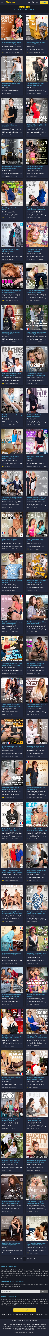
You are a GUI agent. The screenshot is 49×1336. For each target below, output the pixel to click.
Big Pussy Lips (6, 256)
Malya (29, 543)
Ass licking (30, 173)
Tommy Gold (15, 129)
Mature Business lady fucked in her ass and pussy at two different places (11, 830)
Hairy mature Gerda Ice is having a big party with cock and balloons (36, 582)
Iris (3, 212)
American (35, 463)
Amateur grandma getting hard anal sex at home (36, 788)
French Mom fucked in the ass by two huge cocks (11, 747)
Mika (10, 170)
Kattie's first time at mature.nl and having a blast (11, 333)
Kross (4, 667)
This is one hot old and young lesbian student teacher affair (11, 705)
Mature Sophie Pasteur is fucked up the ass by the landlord (36, 333)
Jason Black (30, 502)
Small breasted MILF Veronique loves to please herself (36, 416)
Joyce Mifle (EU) (32, 792)
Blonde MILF (40, 215)
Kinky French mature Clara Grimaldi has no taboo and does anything (12, 540)
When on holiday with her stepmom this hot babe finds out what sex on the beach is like (37, 830)
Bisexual (15, 380)
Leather (12, 712)
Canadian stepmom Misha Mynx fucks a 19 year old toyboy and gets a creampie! (36, 499)
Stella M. (36, 543)
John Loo (14, 295)
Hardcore (29, 505)
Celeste (29, 170)
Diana (4, 170)
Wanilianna (44, 667)
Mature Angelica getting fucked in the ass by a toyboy (11, 291)
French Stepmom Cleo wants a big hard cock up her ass (36, 84)
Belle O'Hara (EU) (32, 667)
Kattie (4, 336)
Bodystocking (14, 339)
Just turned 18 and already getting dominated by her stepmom (35, 168)
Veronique (30, 419)
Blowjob (12, 132)
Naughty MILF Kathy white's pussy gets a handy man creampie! (35, 747)
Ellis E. (38, 212)
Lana (3, 88)
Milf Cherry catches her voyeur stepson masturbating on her (11, 43)
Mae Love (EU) (6, 750)
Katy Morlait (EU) (7, 833)
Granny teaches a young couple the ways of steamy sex (11, 374)
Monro (38, 377)
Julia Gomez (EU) (7, 626)
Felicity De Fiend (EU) (33, 129)
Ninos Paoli (21, 543)
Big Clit (40, 132)
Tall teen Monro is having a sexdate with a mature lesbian (36, 374)
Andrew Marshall (7, 46)
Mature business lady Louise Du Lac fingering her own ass (36, 705)
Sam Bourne (14, 792)
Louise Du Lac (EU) (32, 253)
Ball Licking (16, 49)
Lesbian (17, 712)
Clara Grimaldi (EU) (8, 543)
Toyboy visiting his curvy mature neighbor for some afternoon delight (12, 665)
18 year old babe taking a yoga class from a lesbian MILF (36, 291)
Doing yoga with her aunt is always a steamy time (10, 457)
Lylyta (36, 170)
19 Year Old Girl (31, 629)
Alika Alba (30, 295)
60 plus (7, 380)
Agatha (4, 709)
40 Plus (4, 49)
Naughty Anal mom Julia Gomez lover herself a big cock (12, 623)
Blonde (36, 173)
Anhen (4, 253)
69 (10, 215)
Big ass (10, 670)
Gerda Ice (5, 129)
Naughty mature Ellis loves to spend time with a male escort (36, 209)
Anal (28, 91)
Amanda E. (30, 626)
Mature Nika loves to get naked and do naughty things (36, 43)
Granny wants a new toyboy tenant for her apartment (10, 788)
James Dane (6, 874)
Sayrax (10, 212)
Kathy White (41, 750)
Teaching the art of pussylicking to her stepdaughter (36, 623)
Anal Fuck (33, 91)
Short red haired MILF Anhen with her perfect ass (11, 250)
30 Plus (29, 215)
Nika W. (29, 46)
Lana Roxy (40, 626)
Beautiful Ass (36, 49)
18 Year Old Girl (31, 298)
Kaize (37, 585)
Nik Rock (19, 502)
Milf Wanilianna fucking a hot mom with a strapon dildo (36, 664)
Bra (17, 132)
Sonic (28, 460)
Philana (15, 874)
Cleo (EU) (29, 88)
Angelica (5, 295)
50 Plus (4, 132)
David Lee (30, 212)
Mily (10, 667)
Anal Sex (39, 91)
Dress (12, 91)
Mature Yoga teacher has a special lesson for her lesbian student (35, 540)
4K (8, 49)
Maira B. (4, 792)
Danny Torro (30, 750)
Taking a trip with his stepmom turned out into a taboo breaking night (12, 872)
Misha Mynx (41, 502)
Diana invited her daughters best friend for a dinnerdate (12, 167)
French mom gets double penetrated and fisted (34, 250)
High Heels (5, 712)
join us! (43, 2)
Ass (11, 49)
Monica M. (39, 295)
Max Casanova (31, 336)
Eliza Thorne (6, 460)
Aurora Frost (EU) (7, 585)
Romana (17, 377)
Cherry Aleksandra (21, 46)
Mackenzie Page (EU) (33, 833)
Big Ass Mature (12, 173)
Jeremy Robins (6, 377)
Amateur (34, 794)
